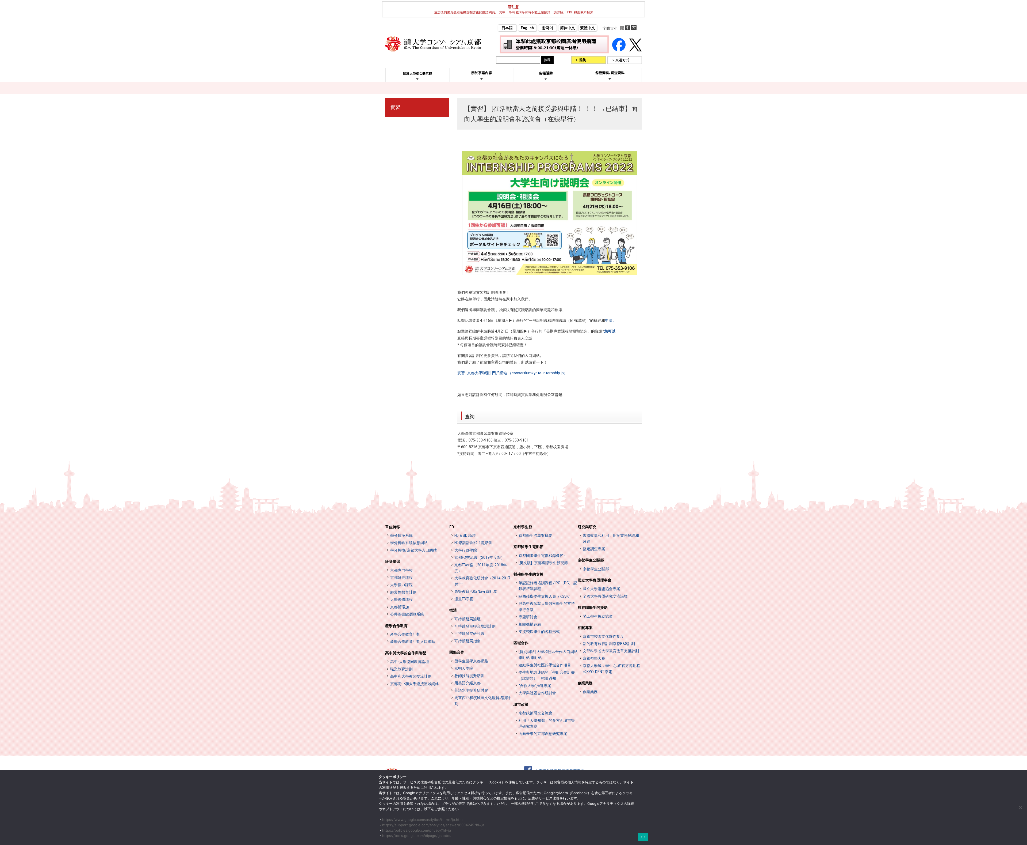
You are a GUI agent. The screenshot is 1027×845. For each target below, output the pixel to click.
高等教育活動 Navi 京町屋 (475, 591)
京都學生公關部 (591, 560)
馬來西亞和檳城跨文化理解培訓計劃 (482, 701)
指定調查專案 (594, 549)
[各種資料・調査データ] (610, 79)
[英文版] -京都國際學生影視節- (544, 563)
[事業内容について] (481, 79)
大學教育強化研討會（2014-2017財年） (482, 581)
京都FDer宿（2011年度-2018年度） (480, 568)
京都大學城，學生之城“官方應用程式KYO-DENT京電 (611, 668)
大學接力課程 (401, 585)
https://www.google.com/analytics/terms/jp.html (422, 819)
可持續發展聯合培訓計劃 (475, 626)
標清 (453, 610)
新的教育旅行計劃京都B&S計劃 (609, 644)
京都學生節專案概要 (535, 535)
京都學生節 (523, 527)
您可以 (609, 331)
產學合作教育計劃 (405, 634)
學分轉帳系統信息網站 (409, 543)
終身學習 (392, 561)
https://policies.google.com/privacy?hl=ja (416, 830)
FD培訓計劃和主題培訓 (473, 543)
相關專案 (585, 627)
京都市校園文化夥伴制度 (603, 636)
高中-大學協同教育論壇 (409, 661)
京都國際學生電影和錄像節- (542, 555)
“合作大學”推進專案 (535, 686)
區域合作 (521, 643)
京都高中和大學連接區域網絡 (414, 684)
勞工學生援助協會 (598, 616)
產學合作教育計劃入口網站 (412, 641)
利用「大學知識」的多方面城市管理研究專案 (547, 723)
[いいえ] (1020, 807)
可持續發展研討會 (469, 633)
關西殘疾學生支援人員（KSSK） (546, 596)
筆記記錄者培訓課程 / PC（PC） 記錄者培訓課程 (548, 586)
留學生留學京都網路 (471, 661)
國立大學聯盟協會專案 (601, 589)
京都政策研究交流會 (535, 713)
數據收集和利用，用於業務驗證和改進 (611, 538)
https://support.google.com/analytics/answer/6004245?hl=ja (433, 825)
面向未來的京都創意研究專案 (543, 733)
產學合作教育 (396, 626)
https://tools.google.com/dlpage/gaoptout (417, 835)
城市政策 (521, 704)
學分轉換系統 (401, 535)
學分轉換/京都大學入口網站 (413, 550)
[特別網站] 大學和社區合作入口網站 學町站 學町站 (548, 655)
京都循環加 (399, 607)
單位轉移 (392, 527)
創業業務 (585, 683)
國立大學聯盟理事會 (594, 580)
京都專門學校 (401, 570)
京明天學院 (463, 668)
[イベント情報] (546, 79)
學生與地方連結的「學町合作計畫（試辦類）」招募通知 (547, 675)
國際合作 (456, 652)
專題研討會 (528, 617)
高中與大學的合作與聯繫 (405, 653)
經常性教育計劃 (403, 592)
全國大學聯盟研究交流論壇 (605, 596)
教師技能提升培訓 (469, 676)
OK (643, 837)
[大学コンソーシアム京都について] (417, 79)
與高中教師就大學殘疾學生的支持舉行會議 (547, 606)
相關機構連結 (530, 624)
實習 (395, 107)
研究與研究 (587, 527)
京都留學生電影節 (528, 547)
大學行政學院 (465, 550)
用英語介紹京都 (467, 683)
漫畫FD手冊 (464, 599)
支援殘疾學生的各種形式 (539, 631)
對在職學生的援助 (593, 607)
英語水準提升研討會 (471, 690)
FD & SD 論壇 (465, 535)
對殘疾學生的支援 (528, 574)
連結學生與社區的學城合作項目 (545, 665)
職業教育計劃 (401, 669)
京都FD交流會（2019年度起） (479, 557)
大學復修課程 (401, 599)
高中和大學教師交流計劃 (410, 676)
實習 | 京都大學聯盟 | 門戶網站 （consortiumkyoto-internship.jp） (512, 373)
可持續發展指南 (467, 641)
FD (451, 527)
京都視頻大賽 (594, 658)
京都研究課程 (401, 577)
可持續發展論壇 (467, 619)
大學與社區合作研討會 (537, 693)
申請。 (610, 320)
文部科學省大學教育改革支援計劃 (611, 651)
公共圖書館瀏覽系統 (407, 614)
